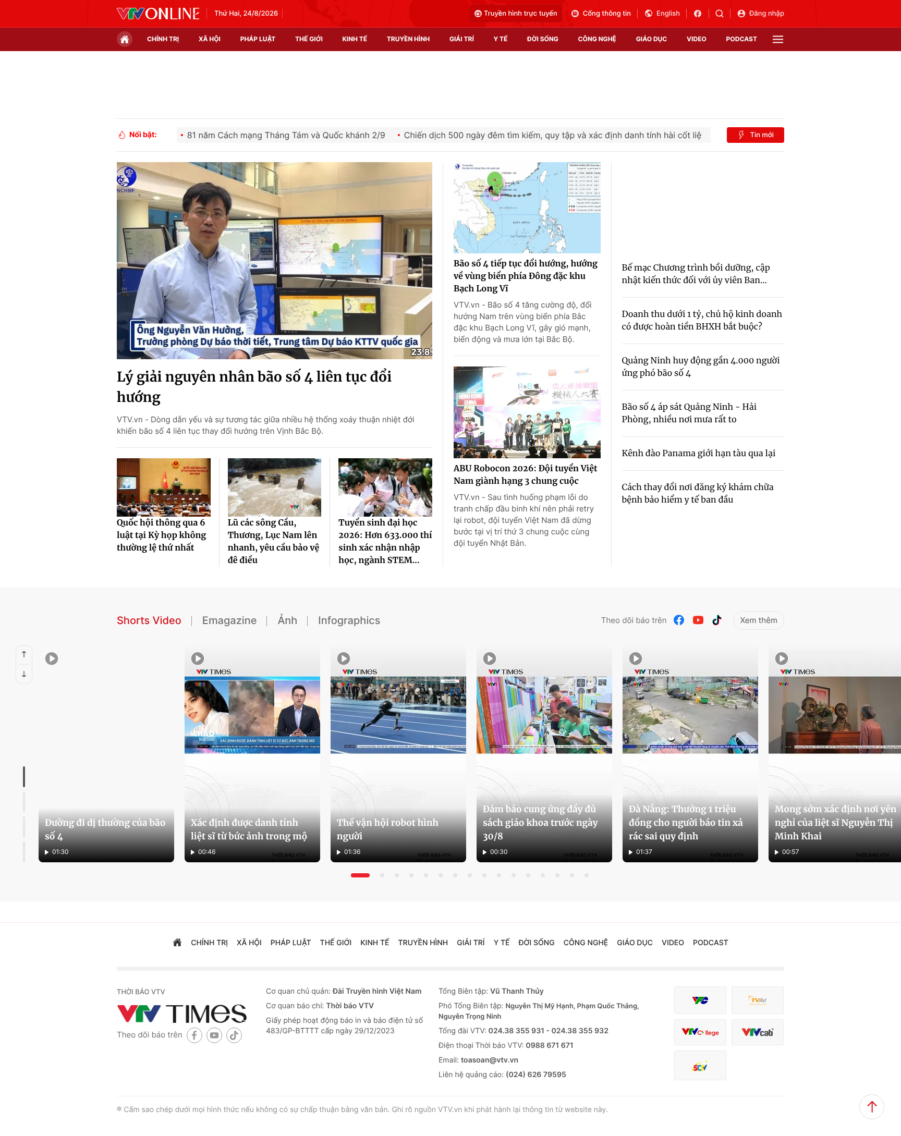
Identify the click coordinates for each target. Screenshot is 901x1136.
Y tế (500, 39)
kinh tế (355, 39)
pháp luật (258, 39)
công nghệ (597, 39)
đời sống (542, 39)
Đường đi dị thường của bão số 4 (105, 829)
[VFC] (700, 1000)
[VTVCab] (758, 1032)
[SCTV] (700, 1065)
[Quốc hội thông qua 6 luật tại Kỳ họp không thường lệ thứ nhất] (164, 487)
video (697, 39)
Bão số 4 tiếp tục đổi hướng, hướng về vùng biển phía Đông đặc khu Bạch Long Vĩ (526, 276)
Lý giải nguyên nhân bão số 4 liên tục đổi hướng (254, 387)
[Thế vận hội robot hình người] (398, 753)
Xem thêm (758, 620)
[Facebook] (679, 620)
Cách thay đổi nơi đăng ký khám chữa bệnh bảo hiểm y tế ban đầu (698, 493)
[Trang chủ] (124, 39)
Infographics (349, 620)
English (668, 13)
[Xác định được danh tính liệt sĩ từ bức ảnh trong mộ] (252, 753)
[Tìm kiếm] (722, 13)
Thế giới (309, 39)
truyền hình (408, 39)
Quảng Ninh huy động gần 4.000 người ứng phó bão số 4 (701, 367)
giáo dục (651, 39)
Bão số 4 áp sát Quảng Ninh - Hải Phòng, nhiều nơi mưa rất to (689, 413)
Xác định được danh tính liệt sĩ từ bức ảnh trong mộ (249, 829)
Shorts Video (149, 620)
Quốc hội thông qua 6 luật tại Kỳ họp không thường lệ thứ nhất (161, 535)
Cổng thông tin (607, 13)
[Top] (871, 1106)
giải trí (461, 39)
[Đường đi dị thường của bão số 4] (106, 753)
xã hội (210, 39)
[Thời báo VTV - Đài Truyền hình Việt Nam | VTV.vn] (158, 13)
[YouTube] (698, 620)
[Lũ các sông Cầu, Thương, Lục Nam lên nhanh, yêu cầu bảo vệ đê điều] (275, 487)
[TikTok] (717, 620)
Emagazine (229, 620)
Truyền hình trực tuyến (520, 13)
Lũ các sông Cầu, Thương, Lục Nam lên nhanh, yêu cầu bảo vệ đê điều (274, 542)
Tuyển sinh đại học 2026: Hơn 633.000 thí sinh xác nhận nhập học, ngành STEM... (385, 542)
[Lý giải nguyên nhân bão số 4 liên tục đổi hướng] (274, 260)
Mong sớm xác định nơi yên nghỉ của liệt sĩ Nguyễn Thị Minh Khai (835, 822)
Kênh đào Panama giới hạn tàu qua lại (699, 453)
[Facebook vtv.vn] (701, 13)
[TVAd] (758, 1000)
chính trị (163, 39)
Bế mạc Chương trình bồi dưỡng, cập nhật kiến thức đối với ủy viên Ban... (696, 274)
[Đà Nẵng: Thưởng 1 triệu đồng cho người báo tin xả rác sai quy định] (690, 753)
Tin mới (762, 135)
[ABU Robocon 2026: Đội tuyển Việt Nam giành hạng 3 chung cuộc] (527, 412)
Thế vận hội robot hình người (388, 829)
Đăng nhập (766, 13)
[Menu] (778, 39)
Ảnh (287, 620)
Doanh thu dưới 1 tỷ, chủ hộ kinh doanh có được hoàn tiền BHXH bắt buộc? (702, 320)
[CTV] (700, 1032)
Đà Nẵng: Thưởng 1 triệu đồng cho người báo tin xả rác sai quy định (686, 822)
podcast (741, 39)
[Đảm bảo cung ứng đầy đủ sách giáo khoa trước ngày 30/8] (544, 753)
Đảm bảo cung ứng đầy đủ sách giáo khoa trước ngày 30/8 (540, 822)
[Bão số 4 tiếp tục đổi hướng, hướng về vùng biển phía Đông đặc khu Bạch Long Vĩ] (527, 208)
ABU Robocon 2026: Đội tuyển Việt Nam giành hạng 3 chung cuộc (526, 474)
